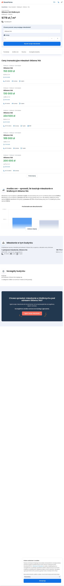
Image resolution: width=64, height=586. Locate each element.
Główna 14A (8, 68)
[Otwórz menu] (61, 2)
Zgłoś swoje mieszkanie (32, 313)
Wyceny (24, 52)
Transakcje (6, 52)
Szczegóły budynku (34, 52)
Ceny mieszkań (12, 7)
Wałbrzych (19, 7)
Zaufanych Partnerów (38, 566)
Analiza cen (15, 52)
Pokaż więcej (32, 176)
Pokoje (7, 35)
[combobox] (32, 31)
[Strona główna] (7, 2)
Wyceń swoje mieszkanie (32, 44)
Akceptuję (42, 581)
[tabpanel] (32, 120)
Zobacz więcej (32, 229)
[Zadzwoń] (58, 2)
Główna (25, 7)
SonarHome (4, 7)
